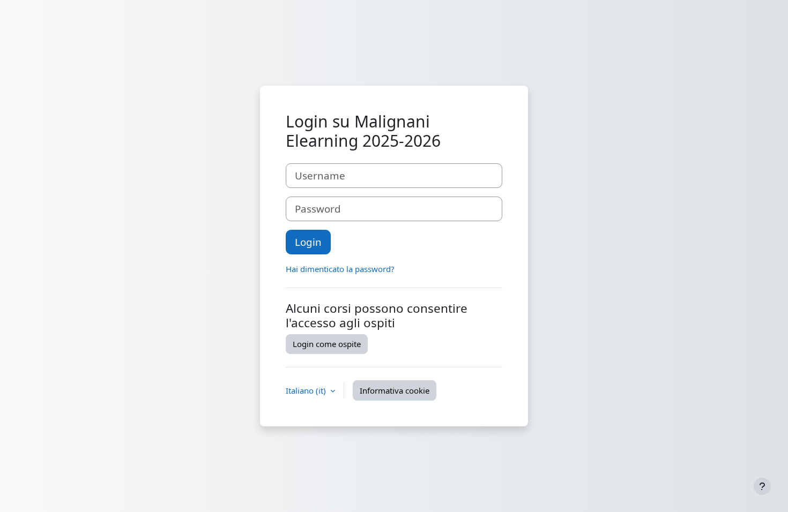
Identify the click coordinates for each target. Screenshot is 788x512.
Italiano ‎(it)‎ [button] (307, 390)
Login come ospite (327, 343)
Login (308, 242)
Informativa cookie (394, 390)
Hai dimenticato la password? (340, 268)
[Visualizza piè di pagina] (762, 486)
